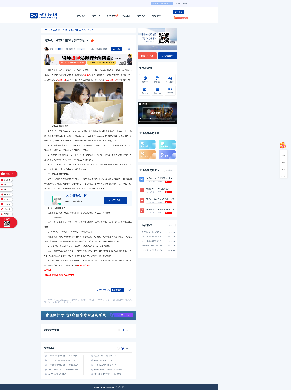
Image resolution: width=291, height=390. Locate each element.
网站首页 (81, 16)
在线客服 (283, 155)
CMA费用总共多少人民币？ (104, 360)
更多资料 (169, 170)
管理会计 (156, 16)
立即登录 (178, 12)
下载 (166, 181)
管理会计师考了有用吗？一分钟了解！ (107, 374)
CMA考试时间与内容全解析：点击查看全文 (63, 365)
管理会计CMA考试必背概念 (157, 189)
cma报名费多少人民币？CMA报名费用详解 (63, 369)
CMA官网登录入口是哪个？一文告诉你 (108, 369)
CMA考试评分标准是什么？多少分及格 (162, 232)
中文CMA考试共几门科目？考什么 (162, 241)
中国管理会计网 (83, 265)
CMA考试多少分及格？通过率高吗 (162, 246)
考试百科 (96, 16)
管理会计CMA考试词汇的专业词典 (160, 199)
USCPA (177, 3)
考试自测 (141, 16)
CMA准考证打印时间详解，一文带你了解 (62, 356)
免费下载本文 (147, 56)
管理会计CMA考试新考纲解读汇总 (160, 209)
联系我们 (283, 176)
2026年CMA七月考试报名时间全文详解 (61, 360)
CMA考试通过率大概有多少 (160, 237)
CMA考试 (55, 30)
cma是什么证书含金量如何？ (58, 374)
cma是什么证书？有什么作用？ (105, 365)
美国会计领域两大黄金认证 (162, 3)
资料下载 (111, 16)
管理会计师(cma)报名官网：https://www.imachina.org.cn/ (109, 356)
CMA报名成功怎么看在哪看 (160, 250)
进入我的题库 (168, 56)
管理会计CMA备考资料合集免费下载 (59, 275)
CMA (185, 3)
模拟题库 (126, 16)
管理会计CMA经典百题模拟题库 (159, 178)
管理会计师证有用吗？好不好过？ (78, 30)
